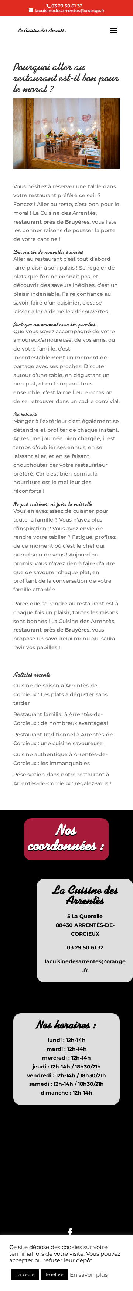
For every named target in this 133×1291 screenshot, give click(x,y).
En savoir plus (89, 1275)
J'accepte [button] (25, 1274)
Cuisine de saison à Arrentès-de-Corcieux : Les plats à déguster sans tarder (60, 694)
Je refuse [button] (54, 1274)
